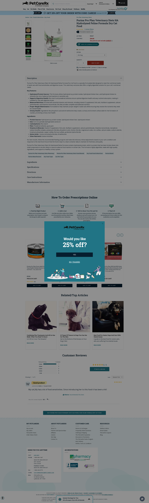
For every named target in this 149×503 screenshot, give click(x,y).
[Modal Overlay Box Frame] (74, 251)
